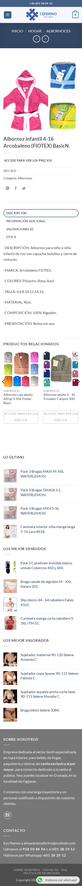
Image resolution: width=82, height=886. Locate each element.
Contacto (51, 870)
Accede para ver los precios (28, 160)
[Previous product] (45, 38)
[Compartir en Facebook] (16, 188)
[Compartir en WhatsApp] (7, 188)
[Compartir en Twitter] (24, 188)
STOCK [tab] (11, 237)
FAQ (64, 870)
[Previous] (3, 390)
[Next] (78, 390)
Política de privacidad (41, 873)
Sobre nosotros (27, 870)
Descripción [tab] (16, 213)
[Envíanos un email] (7, 815)
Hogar (34, 31)
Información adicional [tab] (26, 221)
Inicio (17, 31)
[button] (7, 15)
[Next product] (36, 38)
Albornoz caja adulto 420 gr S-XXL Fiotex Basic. (18, 399)
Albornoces (58, 31)
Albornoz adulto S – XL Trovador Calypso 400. (59, 397)
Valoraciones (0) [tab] (20, 229)
